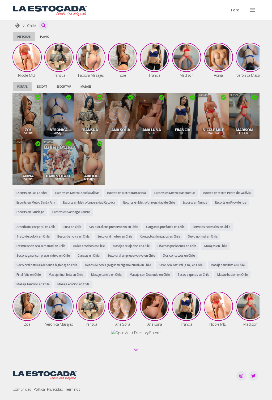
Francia (182, 130)
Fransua (89, 130)
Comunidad (22, 389)
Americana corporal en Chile (36, 227)
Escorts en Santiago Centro (71, 212)
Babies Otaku (58, 176)
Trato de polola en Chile (32, 236)
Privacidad (55, 389)
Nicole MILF (213, 130)
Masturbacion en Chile (232, 274)
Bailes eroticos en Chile (89, 246)
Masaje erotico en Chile (73, 284)
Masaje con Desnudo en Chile (150, 274)
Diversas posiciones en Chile (177, 246)
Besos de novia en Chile (73, 236)
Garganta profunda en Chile (165, 227)
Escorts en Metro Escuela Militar (77, 193)
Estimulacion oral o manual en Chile (40, 246)
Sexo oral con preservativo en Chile (113, 227)
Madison (244, 130)
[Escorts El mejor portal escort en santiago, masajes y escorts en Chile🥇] (17, 25)
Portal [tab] (22, 86)
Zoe (27, 130)
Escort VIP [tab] (64, 86)
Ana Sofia (120, 130)
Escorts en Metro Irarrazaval (126, 193)
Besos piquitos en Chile (193, 274)
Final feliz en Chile (28, 274)
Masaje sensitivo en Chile (228, 265)
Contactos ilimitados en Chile (160, 236)
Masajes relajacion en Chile (131, 246)
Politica (39, 389)
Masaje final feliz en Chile (66, 274)
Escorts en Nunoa (195, 202)
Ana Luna (151, 130)
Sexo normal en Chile (202, 236)
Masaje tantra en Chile (106, 274)
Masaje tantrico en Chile (32, 284)
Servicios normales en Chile (211, 227)
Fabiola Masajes (89, 176)
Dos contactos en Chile (179, 255)
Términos (72, 389)
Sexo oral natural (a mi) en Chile (181, 265)
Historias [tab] (24, 36)
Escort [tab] (42, 86)
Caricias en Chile (89, 255)
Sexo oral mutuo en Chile (114, 236)
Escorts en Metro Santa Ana (35, 202)
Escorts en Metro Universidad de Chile (149, 202)
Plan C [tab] (44, 36)
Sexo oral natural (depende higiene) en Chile (46, 265)
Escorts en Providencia (230, 202)
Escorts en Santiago (30, 212)
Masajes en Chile (215, 246)
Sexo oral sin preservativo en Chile (131, 255)
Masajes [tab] (85, 86)
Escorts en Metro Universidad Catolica (89, 202)
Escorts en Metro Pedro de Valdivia (227, 193)
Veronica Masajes (58, 130)
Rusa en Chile (72, 227)
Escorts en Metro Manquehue (174, 193)
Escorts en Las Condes (31, 193)
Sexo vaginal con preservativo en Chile (43, 255)
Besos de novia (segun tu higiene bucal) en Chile (118, 265)
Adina (27, 176)
